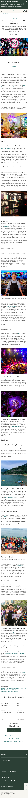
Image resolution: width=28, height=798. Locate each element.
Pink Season (20, 565)
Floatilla (24, 672)
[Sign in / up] (26, 11)
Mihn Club (19, 335)
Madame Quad (20, 179)
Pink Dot (6, 588)
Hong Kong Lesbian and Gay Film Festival (14, 653)
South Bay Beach (9, 497)
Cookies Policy (7, 796)
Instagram (7, 226)
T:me (2, 257)
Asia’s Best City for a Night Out (8, 689)
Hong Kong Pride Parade (17, 632)
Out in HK (6, 516)
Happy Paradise (11, 306)
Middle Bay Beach (6, 452)
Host (19, 333)
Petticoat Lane (15, 426)
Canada (5, 786)
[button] (26, 792)
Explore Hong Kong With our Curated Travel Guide (13, 688)
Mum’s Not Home (5, 148)
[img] (26, 1)
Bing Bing (3, 379)
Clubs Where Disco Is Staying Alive (9, 691)
